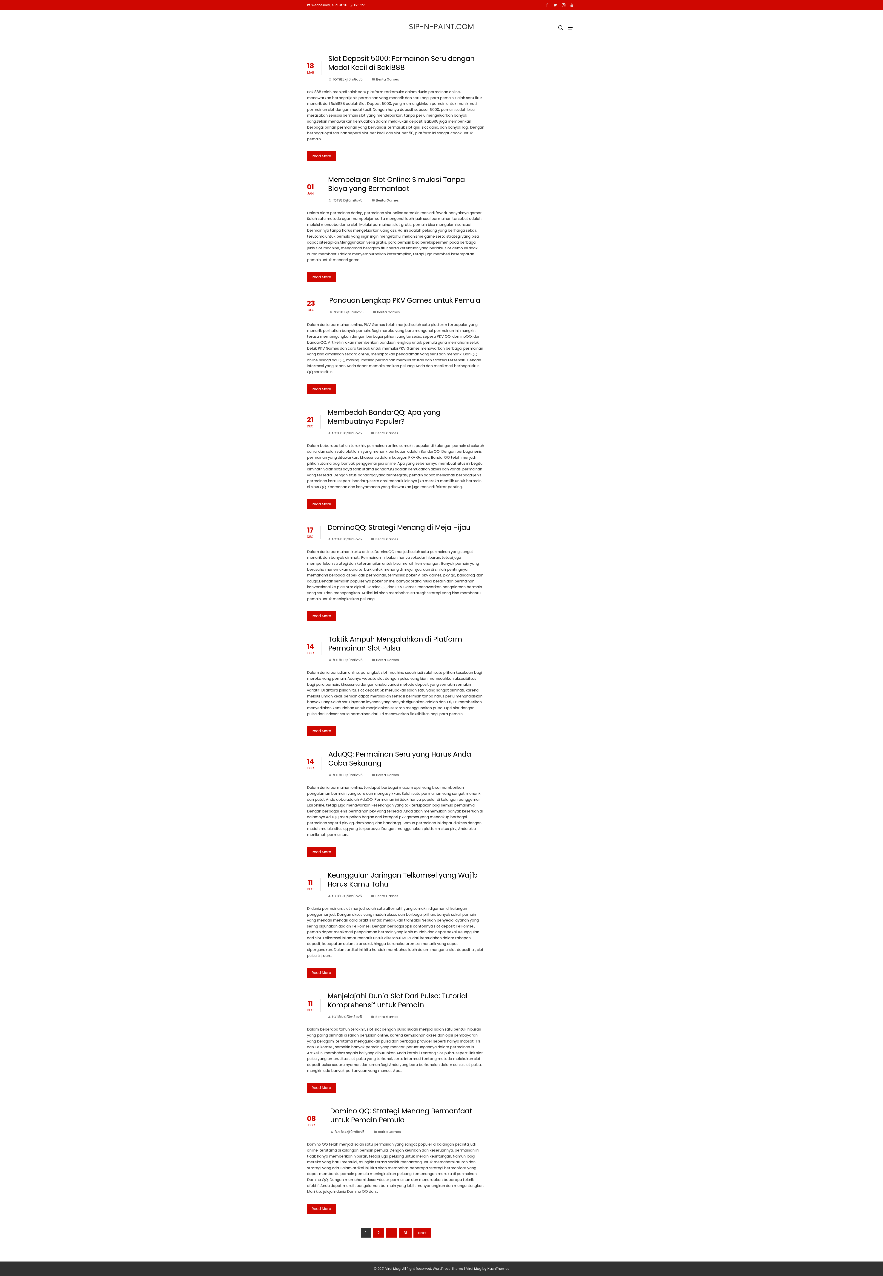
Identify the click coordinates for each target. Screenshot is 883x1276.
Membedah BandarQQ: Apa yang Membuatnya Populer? (384, 416)
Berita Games (387, 79)
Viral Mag (474, 1268)
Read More (321, 156)
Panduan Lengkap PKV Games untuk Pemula (404, 300)
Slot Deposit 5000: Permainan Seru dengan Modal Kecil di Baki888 (401, 63)
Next (422, 1233)
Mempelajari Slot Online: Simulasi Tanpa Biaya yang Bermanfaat (396, 184)
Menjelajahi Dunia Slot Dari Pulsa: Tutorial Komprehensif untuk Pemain (397, 1000)
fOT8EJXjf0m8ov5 (348, 79)
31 (405, 1233)
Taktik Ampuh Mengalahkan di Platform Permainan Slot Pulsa (395, 643)
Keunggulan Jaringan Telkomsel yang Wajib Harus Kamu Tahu (403, 879)
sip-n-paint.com (441, 26)
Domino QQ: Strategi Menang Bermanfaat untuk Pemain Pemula (401, 1115)
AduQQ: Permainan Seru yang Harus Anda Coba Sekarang (399, 758)
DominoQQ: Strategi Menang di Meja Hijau (399, 527)
